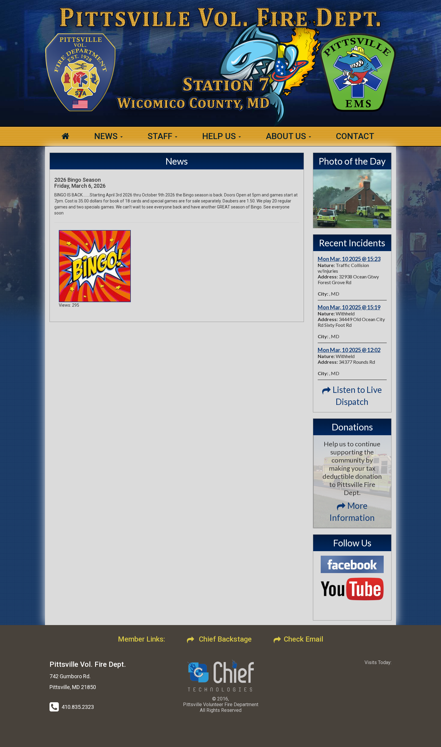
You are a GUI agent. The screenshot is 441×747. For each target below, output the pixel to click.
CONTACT (355, 136)
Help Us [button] (220, 136)
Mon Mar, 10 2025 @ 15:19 (349, 307)
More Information (352, 511)
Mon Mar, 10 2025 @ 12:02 (349, 350)
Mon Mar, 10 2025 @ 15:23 (349, 259)
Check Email (303, 639)
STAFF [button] (161, 136)
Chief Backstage (224, 639)
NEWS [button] (107, 136)
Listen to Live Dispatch (357, 395)
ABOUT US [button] (287, 136)
